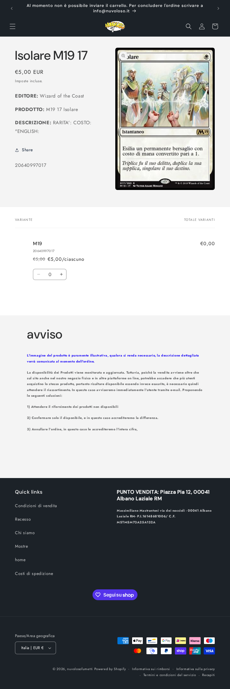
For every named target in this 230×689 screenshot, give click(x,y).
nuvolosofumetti (80, 668)
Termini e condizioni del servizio (169, 674)
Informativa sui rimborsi (151, 668)
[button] (12, 26)
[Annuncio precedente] (11, 8)
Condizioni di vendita (36, 506)
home (20, 560)
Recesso (23, 519)
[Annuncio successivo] (218, 8)
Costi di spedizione (34, 573)
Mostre (21, 546)
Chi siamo (25, 533)
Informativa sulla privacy (195, 668)
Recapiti (208, 674)
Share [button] (27, 150)
